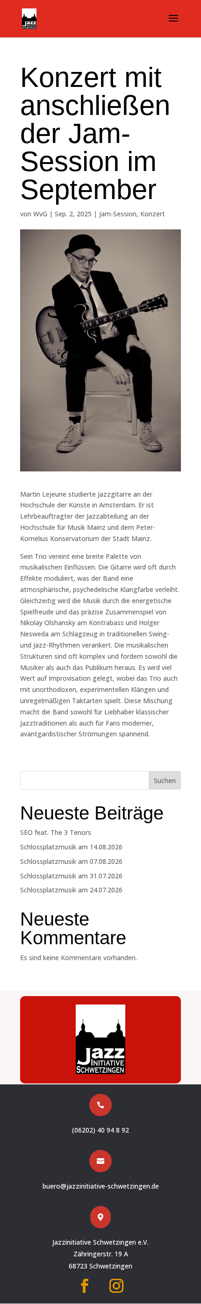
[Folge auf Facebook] (85, 1286)
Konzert (152, 213)
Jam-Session (117, 213)
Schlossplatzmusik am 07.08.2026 (71, 861)
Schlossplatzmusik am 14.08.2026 (71, 846)
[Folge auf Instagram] (116, 1286)
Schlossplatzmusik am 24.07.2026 (71, 889)
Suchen (165, 780)
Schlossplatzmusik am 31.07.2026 (71, 875)
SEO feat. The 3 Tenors (55, 832)
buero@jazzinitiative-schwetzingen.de (101, 1186)
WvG (40, 213)
